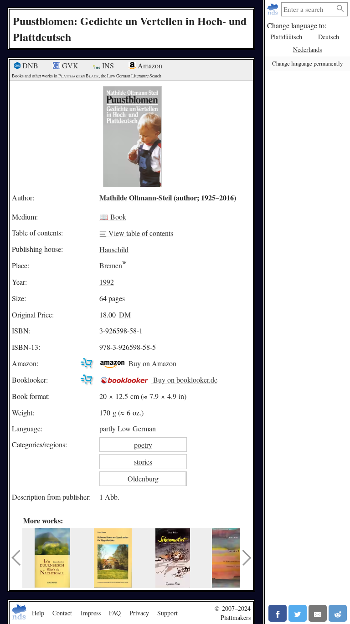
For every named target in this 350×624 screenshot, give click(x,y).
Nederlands (307, 49)
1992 (106, 281)
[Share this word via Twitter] (297, 613)
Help (38, 613)
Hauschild (114, 249)
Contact (62, 613)
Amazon (149, 65)
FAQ (115, 613)
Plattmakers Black (78, 76)
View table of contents (140, 232)
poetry (143, 445)
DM (125, 314)
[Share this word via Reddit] (338, 613)
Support (167, 613)
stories (143, 461)
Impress (91, 613)
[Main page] (273, 9)
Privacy (139, 613)
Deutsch (328, 36)
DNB (29, 65)
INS (107, 65)
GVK (69, 65)
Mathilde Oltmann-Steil (135, 197)
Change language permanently (307, 63)
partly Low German (127, 428)
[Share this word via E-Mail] (318, 613)
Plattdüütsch (286, 36)
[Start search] (340, 8)
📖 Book (112, 216)
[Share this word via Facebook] (277, 613)
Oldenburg (143, 478)
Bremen (110, 265)
